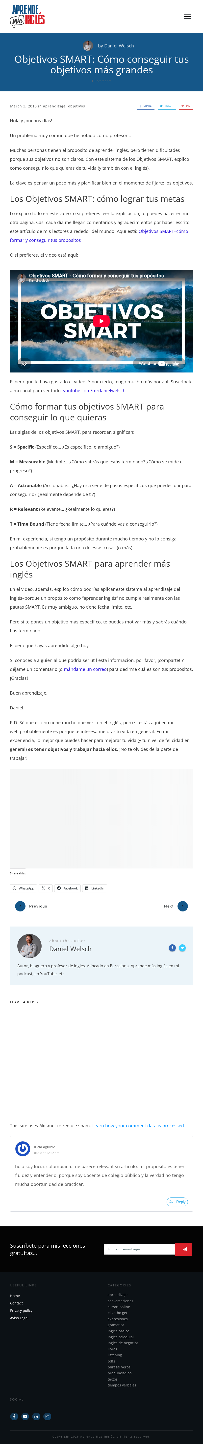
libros (112, 1349)
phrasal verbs (119, 1367)
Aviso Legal (19, 1318)
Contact (16, 1303)
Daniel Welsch (119, 46)
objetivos (76, 106)
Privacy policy (21, 1310)
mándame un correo (85, 669)
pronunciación (120, 1373)
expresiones (118, 1319)
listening (115, 1355)
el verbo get (117, 1312)
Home (15, 1295)
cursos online (119, 1306)
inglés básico (118, 1331)
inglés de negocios (123, 1343)
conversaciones (120, 1301)
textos (113, 1379)
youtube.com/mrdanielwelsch (94, 390)
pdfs (111, 1361)
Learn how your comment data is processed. (138, 1126)
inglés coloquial (121, 1337)
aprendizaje (54, 106)
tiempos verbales (122, 1385)
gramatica (116, 1324)
